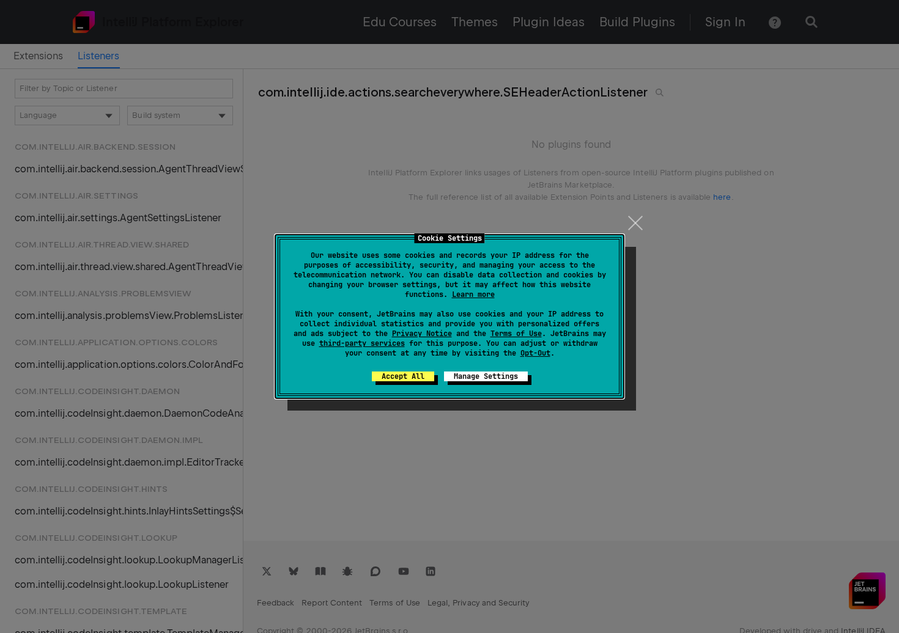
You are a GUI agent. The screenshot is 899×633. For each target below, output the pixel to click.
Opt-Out (535, 353)
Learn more (473, 294)
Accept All (403, 376)
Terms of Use (516, 333)
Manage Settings (486, 376)
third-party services (362, 343)
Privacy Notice (422, 333)
